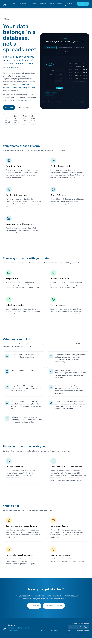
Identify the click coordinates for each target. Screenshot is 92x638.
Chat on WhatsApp (79, 627)
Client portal (83, 4)
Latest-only (80, 47)
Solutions (42, 4)
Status (86, 630)
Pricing (33, 4)
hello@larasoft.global (80, 623)
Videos (59, 4)
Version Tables (64, 52)
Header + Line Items (65, 47)
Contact (69, 4)
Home (14, 4)
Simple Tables (50, 47)
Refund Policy (80, 631)
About (51, 4)
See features (24, 107)
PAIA (56, 630)
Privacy (50, 630)
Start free (9, 107)
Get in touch (34, 606)
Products (22, 4)
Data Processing (67, 631)
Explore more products (53, 606)
